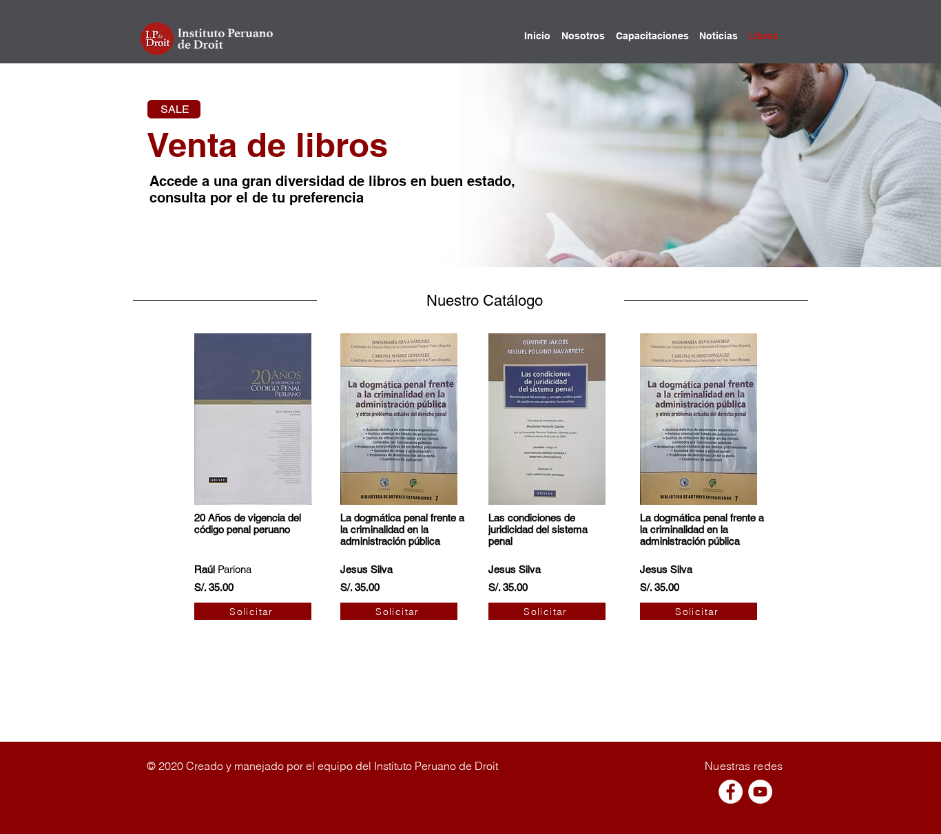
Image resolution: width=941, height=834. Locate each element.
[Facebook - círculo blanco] (730, 792)
